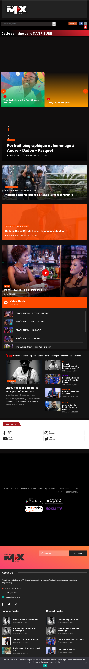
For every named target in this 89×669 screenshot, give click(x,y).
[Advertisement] (44, 54)
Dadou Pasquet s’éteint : (69, 619)
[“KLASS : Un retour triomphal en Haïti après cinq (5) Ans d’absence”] (6, 641)
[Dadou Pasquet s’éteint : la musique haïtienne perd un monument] (24, 372)
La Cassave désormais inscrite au (27, 649)
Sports (65, 375)
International (11, 187)
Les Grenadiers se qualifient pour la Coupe (70, 379)
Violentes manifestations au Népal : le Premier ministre (39, 194)
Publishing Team (14, 155)
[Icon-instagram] (85, 23)
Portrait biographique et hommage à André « (71, 366)
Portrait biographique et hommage (69, 629)
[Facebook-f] (81, 23)
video (7, 286)
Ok (45, 665)
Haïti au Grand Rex (66, 649)
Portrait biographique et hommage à (24, 629)
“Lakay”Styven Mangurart (58, 102)
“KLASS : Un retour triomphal (26, 639)
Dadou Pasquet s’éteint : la (25, 619)
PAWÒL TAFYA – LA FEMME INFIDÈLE (26, 290)
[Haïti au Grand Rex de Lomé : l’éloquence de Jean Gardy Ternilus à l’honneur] (52, 393)
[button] (72, 23)
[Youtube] (85, 27)
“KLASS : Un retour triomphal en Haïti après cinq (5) (41, 148)
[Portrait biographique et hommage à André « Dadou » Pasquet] (52, 365)
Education (10, 226)
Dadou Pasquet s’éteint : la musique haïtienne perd (22, 389)
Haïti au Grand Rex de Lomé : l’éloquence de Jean (35, 231)
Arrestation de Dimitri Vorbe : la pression (69, 407)
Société (65, 402)
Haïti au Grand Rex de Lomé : (70, 392)
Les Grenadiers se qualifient (71, 639)
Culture (11, 140)
